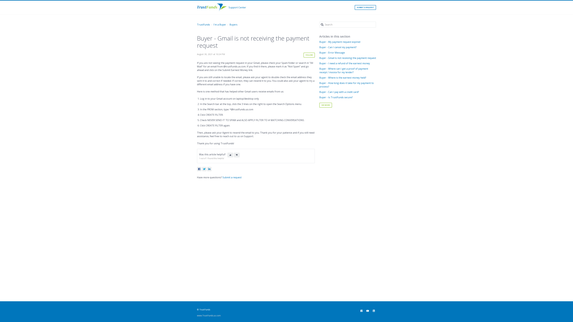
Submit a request (365, 7)
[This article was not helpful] (237, 155)
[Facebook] (199, 169)
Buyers (233, 24)
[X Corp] (204, 169)
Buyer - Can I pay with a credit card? (339, 92)
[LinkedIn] (209, 169)
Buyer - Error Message (332, 52)
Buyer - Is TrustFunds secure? (336, 97)
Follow (309, 55)
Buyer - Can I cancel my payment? (338, 47)
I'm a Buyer (219, 24)
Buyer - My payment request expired (339, 42)
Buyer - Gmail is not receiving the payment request (347, 58)
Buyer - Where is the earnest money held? (342, 77)
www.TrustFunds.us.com (209, 315)
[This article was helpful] (230, 155)
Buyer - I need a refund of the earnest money (344, 63)
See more (325, 105)
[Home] (212, 7)
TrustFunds (203, 24)
